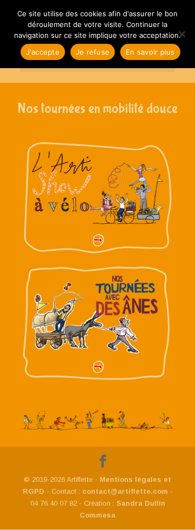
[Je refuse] (181, 34)
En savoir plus (150, 52)
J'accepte (43, 52)
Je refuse (92, 52)
